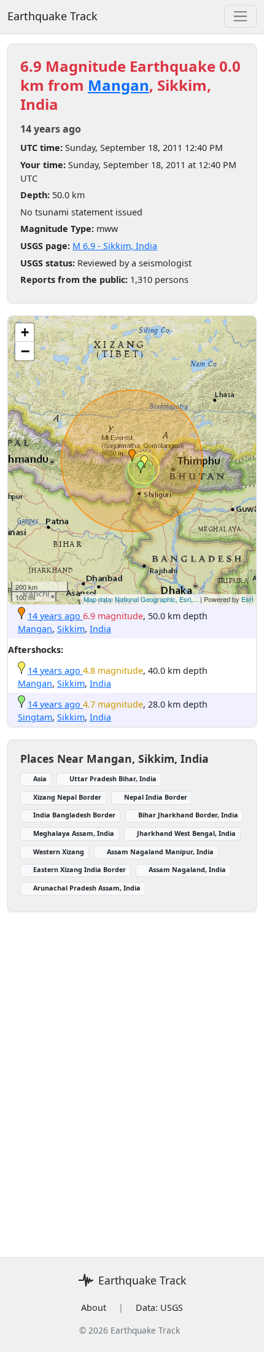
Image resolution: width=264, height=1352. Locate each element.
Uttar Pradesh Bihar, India (113, 778)
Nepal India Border (155, 797)
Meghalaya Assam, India (73, 833)
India (100, 629)
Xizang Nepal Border (67, 797)
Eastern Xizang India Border (79, 869)
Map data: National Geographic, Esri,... (140, 599)
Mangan (118, 85)
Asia (40, 778)
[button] (132, 455)
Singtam (35, 717)
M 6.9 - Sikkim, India (114, 246)
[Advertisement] (132, 1077)
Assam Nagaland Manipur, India (160, 851)
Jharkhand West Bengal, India (186, 833)
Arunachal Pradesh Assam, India (87, 887)
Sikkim (71, 629)
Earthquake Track (52, 16)
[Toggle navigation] (240, 16)
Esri (247, 599)
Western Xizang (58, 851)
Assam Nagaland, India (187, 869)
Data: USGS (159, 1307)
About (93, 1307)
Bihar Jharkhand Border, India (188, 814)
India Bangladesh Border (74, 814)
